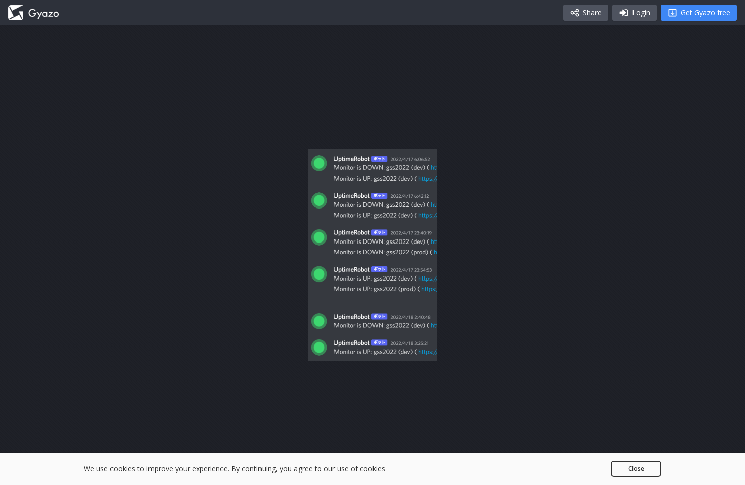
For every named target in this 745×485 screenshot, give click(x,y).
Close (636, 468)
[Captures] (33, 12)
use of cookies (361, 468)
